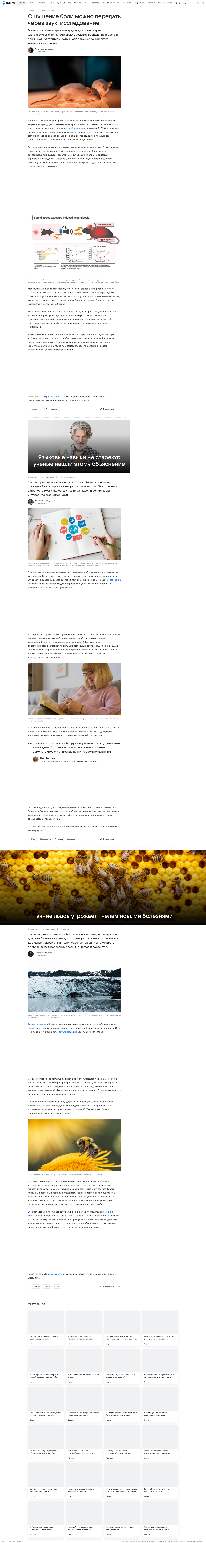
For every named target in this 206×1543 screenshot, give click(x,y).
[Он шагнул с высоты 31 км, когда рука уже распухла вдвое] (160, 1328)
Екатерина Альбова (43, 953)
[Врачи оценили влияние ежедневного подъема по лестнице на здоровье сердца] (160, 1404)
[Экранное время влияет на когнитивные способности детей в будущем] (160, 1443)
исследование (113, 580)
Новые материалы (67, 477)
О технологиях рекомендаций (167, 1541)
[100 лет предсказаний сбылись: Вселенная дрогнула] (46, 1328)
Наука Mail (53, 477)
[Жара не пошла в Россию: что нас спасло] (84, 1366)
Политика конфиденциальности (191, 1541)
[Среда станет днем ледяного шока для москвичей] (46, 1481)
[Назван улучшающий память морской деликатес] (84, 1481)
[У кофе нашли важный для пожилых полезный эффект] (84, 1328)
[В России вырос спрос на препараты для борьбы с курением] (46, 1519)
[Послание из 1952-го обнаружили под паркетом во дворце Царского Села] (46, 1404)
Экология (65, 929)
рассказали (47, 826)
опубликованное (77, 128)
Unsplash (57, 1017)
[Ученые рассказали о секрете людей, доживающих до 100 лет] (46, 1366)
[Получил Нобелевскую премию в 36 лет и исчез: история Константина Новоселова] (122, 1404)
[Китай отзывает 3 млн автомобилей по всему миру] (84, 1443)
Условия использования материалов (142, 1541)
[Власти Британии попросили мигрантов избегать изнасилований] (160, 1481)
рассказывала (53, 396)
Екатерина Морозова (44, 49)
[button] (74, 534)
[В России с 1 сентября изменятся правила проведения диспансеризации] (84, 1404)
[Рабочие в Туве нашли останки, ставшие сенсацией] (122, 1366)
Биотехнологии (48, 10)
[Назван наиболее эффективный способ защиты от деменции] (160, 1366)
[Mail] (3, 3)
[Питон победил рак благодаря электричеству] (122, 1519)
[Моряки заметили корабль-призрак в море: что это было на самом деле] (122, 1328)
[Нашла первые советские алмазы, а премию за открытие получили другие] (122, 1481)
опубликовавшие (68, 1032)
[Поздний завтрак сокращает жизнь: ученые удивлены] (84, 1519)
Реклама (20, 1541)
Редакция (124, 1541)
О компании (11, 1541)
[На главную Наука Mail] (10, 3)
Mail (3, 1541)
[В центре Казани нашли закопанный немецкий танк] (122, 1443)
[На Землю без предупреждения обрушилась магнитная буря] (46, 1443)
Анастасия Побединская (46, 501)
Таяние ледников (37, 1024)
